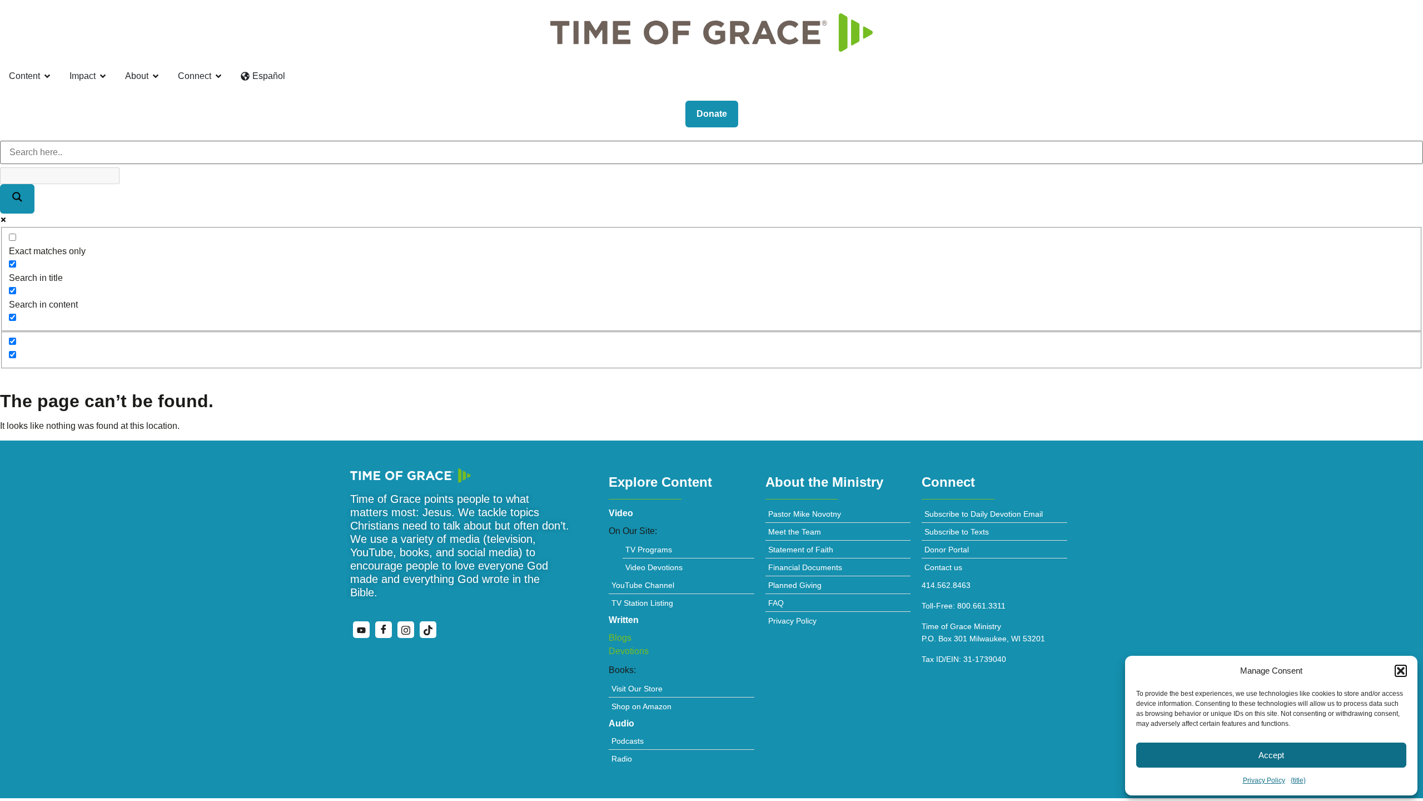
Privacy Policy (1264, 780)
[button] (1400, 670)
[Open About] (155, 76)
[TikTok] (428, 629)
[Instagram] (405, 629)
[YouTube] (361, 629)
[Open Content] (47, 76)
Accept (1271, 755)
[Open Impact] (102, 76)
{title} (1298, 780)
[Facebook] (383, 629)
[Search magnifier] (17, 199)
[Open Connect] (218, 76)
